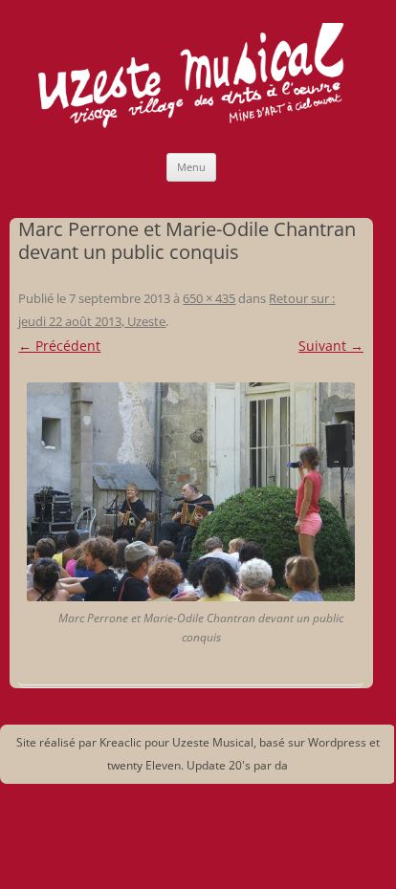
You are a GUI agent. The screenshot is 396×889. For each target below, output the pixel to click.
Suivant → (330, 345)
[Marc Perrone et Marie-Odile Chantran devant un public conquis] (191, 491)
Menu (191, 167)
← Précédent (59, 345)
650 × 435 (209, 298)
